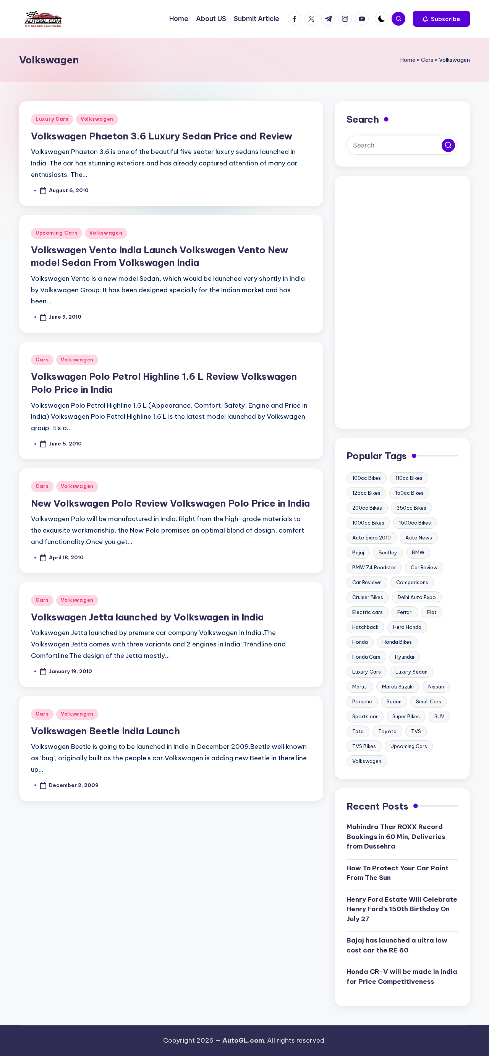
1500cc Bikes (415, 523)
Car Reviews (367, 582)
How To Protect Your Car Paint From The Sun (398, 873)
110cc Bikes (409, 478)
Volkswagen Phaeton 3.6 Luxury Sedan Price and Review (161, 136)
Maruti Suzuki (398, 686)
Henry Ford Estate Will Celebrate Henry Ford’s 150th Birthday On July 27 (402, 909)
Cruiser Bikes (367, 597)
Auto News (418, 537)
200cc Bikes (367, 508)
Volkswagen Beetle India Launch (105, 731)
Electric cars (367, 612)
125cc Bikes (366, 493)
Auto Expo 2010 (371, 537)
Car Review (424, 567)
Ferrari (405, 612)
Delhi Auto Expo (417, 597)
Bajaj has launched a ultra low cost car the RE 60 (397, 945)
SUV (439, 716)
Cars (427, 60)
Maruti (360, 686)
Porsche (362, 701)
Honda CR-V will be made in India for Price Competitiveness (402, 976)
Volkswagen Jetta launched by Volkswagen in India (147, 617)
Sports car (365, 716)
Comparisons (412, 582)
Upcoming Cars (57, 233)
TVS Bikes (364, 746)
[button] (441, 19)
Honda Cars (366, 657)
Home (407, 60)
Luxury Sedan (411, 672)
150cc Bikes (409, 493)
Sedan (394, 701)
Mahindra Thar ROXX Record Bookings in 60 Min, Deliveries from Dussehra (396, 836)
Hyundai (404, 657)
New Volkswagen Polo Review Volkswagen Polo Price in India (170, 503)
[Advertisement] (402, 302)
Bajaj (358, 552)
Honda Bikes (397, 642)
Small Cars (428, 701)
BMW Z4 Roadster (374, 567)
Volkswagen (97, 119)
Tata (358, 731)
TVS (416, 731)
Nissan (436, 686)
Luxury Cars (52, 119)
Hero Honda (407, 627)
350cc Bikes (411, 508)
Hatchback (365, 627)
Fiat (432, 612)
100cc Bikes (366, 478)
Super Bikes (406, 716)
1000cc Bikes (368, 523)
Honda (360, 642)
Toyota (387, 731)
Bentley (388, 552)
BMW (418, 552)
